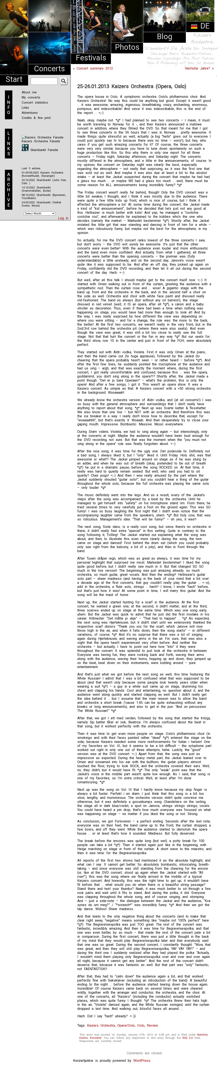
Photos (127, 47)
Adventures (30, 113)
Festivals (91, 57)
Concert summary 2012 (95, 68)
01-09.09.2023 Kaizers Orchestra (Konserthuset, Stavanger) (42, 174)
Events (83, 1037)
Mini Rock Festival (198, 58)
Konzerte (95, 1037)
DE (204, 25)
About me (29, 92)
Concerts (49, 68)
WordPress (141, 1061)
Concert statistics (35, 102)
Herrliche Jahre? (197, 68)
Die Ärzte (181, 48)
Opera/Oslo (126, 1025)
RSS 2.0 (187, 1037)
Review (152, 1025)
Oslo (196, 48)
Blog (164, 36)
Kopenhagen (172, 58)
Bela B (153, 63)
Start (14, 79)
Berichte (202, 1034)
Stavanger (159, 53)
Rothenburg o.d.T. (173, 63)
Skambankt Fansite (43, 150)
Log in (63, 218)
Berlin (174, 53)
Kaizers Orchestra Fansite (41, 141)
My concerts (31, 97)
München (154, 58)
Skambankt (156, 48)
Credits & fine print (36, 118)
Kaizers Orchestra (202, 39)
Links (25, 108)
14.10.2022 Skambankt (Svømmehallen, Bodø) (36, 189)
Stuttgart (209, 48)
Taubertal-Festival (196, 54)
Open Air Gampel (201, 63)
